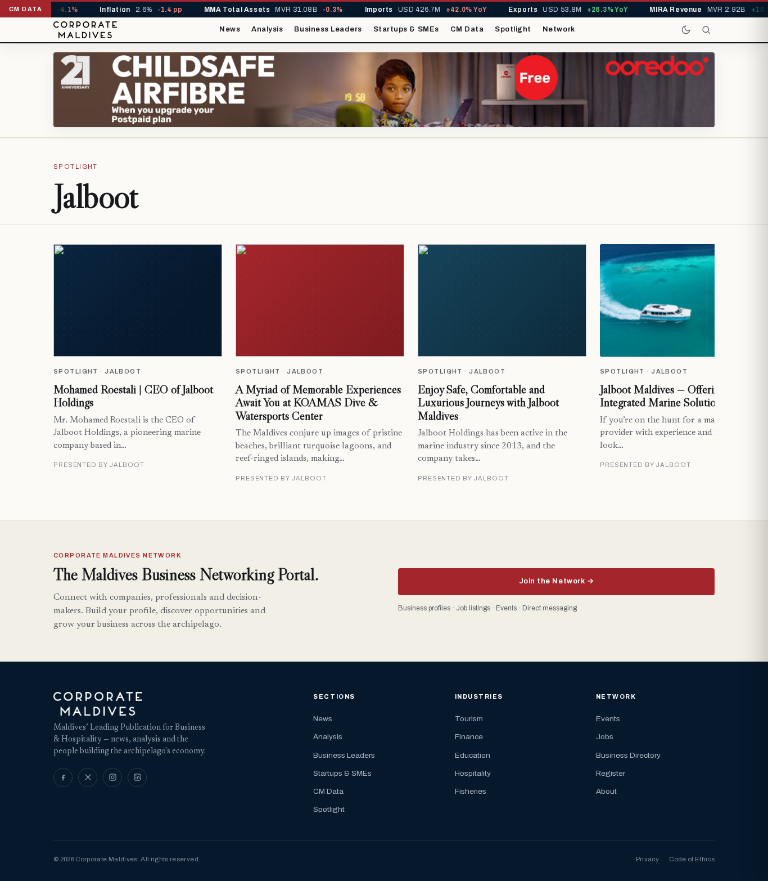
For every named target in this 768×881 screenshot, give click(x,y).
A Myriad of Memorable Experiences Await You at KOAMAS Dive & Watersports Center (318, 402)
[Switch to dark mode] (685, 29)
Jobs (604, 736)
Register (610, 773)
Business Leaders (328, 29)
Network (559, 29)
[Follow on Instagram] (112, 777)
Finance (469, 736)
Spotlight (513, 29)
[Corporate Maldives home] (85, 29)
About (606, 791)
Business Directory (628, 755)
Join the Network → (556, 581)
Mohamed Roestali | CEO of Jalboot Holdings (133, 396)
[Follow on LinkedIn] (137, 777)
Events (608, 718)
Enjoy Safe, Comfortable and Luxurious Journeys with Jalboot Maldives (488, 402)
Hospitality (473, 773)
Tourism (469, 718)
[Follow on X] (87, 777)
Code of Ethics (692, 859)
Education (472, 755)
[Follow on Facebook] (63, 777)
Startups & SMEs (406, 29)
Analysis (267, 29)
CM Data (467, 29)
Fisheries (470, 791)
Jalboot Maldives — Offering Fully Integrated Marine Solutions (675, 396)
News (229, 29)
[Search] (706, 29)
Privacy (647, 859)
